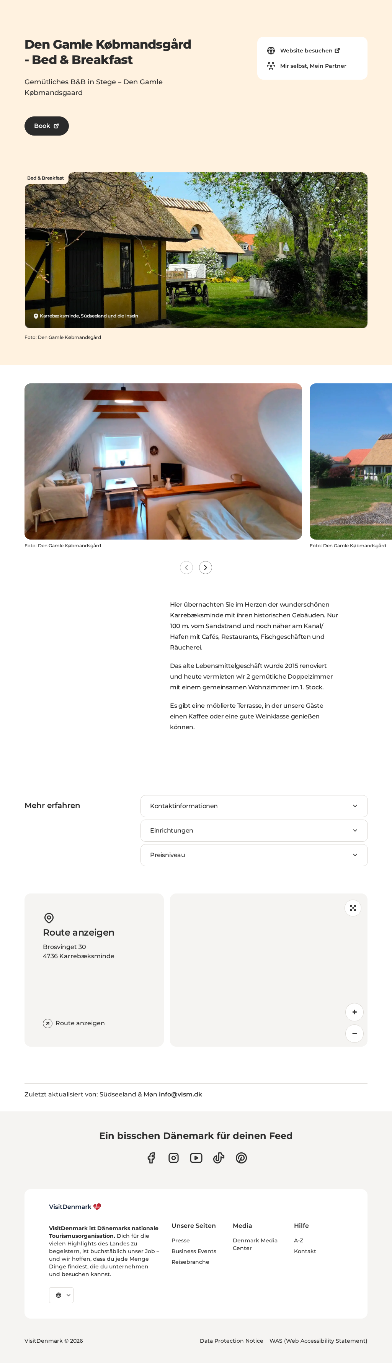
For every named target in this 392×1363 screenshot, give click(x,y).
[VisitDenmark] (75, 1207)
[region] (269, 970)
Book (42, 125)
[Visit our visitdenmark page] (196, 1158)
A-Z (298, 1240)
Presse (181, 1240)
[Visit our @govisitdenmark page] (218, 1158)
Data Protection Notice (231, 1340)
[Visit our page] (173, 1158)
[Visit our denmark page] (151, 1158)
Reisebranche (190, 1261)
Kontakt (305, 1251)
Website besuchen (306, 50)
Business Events (194, 1251)
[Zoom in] (354, 1012)
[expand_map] (353, 908)
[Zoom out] (354, 1033)
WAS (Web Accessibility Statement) (319, 1340)
